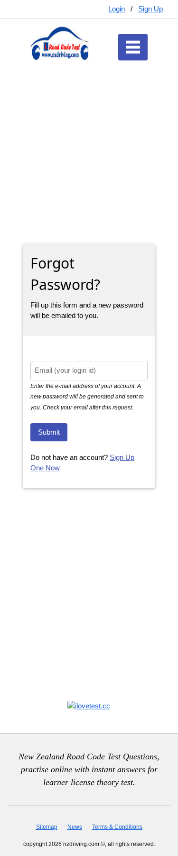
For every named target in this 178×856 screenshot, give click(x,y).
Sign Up (150, 9)
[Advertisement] (89, 142)
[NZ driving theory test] (59, 43)
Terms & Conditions (117, 827)
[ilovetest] (88, 705)
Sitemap (46, 827)
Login (116, 9)
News (74, 827)
